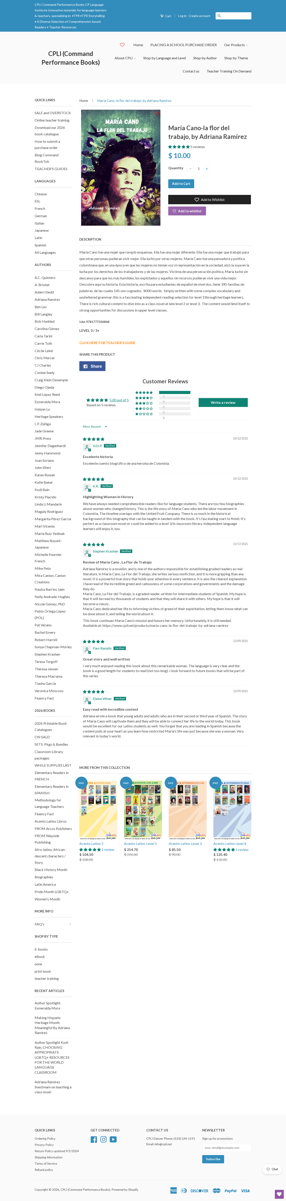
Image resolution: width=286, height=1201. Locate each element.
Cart (167, 16)
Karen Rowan (45, 475)
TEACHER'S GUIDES (51, 169)
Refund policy (44, 1170)
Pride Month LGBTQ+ (52, 891)
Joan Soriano (44, 460)
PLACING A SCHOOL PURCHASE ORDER (183, 45)
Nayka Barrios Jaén (50, 589)
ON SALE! (42, 737)
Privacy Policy (44, 1145)
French (40, 208)
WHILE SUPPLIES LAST (53, 765)
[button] (179, 146)
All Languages (45, 252)
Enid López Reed (47, 394)
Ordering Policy (45, 1138)
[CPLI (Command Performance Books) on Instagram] (103, 1139)
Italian (39, 223)
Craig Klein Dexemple (51, 380)
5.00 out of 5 (119, 400)
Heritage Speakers (49, 416)
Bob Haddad (45, 321)
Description (90, 239)
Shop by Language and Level (164, 58)
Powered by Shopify (124, 1189)
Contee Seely (45, 372)
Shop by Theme (236, 58)
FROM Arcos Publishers (53, 828)
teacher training (47, 978)
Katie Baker (44, 482)
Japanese (42, 230)
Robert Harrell (46, 640)
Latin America (45, 884)
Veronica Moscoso (49, 691)
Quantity (175, 168)
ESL (37, 201)
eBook (40, 956)
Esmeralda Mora (47, 402)
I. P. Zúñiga (43, 424)
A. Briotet (42, 285)
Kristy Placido (45, 497)
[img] (93, 439)
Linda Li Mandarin (48, 504)
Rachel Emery (45, 632)
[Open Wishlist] (279, 1194)
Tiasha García (45, 683)
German (41, 216)
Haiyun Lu (42, 409)
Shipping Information (48, 1157)
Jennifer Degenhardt (50, 446)
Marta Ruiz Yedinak (50, 533)
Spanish (40, 245)
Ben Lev (41, 307)
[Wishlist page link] (122, 45)
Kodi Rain (42, 489)
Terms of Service (46, 1163)
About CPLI (124, 58)
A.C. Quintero (45, 277)
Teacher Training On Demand (229, 71)
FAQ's (39, 924)
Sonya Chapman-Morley (53, 647)
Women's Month (47, 899)
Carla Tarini (43, 336)
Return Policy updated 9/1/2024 (57, 1151)
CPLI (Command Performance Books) (71, 58)
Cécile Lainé (44, 351)
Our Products (235, 45)
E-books (41, 949)
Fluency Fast (44, 698)
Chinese (41, 194)
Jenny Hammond (47, 453)
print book (43, 971)
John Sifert (43, 467)
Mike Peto (43, 568)
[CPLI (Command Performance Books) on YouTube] (113, 1139)
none (38, 964)
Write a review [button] (223, 402)
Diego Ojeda (44, 387)
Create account (199, 16)
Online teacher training (52, 120)
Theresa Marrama (48, 676)
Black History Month (51, 869)
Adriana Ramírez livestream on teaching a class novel (53, 1087)
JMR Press (43, 438)
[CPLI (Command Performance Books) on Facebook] (93, 1139)
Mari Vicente (45, 526)
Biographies (44, 877)
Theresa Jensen (46, 669)
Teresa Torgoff (46, 661)
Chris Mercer (45, 358)
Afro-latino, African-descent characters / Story (50, 856)
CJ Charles (43, 365)
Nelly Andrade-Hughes (52, 596)
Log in (182, 16)
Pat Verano (43, 625)
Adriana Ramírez (47, 299)
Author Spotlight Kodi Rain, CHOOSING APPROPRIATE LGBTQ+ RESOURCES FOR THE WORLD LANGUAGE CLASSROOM (52, 1057)
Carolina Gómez (47, 328)
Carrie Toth (43, 343)
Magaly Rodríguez (49, 511)
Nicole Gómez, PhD (50, 604)
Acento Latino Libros (51, 821)
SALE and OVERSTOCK (53, 113)
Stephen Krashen (47, 654)
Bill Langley (43, 314)
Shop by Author (205, 58)
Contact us (191, 71)
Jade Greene (44, 431)
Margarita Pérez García (53, 519)
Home (138, 45)
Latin (38, 237)
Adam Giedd (44, 292)
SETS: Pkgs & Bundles (51, 744)
